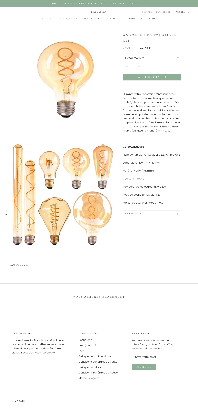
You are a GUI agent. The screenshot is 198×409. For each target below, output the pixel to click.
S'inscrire (144, 367)
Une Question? (87, 345)
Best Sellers (93, 19)
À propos (116, 19)
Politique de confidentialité (95, 356)
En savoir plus (135, 214)
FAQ (81, 351)
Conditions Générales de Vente (98, 361)
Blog (152, 19)
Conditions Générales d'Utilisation (99, 372)
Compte (147, 12)
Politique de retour (90, 367)
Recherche (163, 12)
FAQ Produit (19, 265)
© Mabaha (19, 401)
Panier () (183, 12)
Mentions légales (89, 378)
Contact (135, 19)
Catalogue (68, 19)
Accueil (48, 19)
